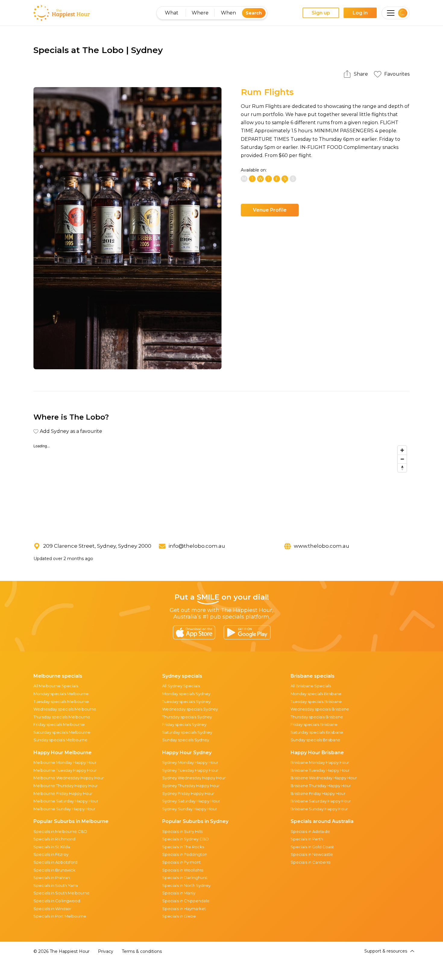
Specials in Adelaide (310, 831)
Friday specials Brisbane (314, 724)
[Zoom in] (402, 450)
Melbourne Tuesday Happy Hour (65, 770)
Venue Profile (270, 210)
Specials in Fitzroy (50, 854)
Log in (360, 13)
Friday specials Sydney (184, 724)
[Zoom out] (402, 459)
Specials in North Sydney (186, 885)
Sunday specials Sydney (185, 739)
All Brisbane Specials (311, 685)
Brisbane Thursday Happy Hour (321, 785)
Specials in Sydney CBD (185, 839)
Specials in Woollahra (182, 870)
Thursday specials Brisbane (317, 716)
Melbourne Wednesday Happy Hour (68, 777)
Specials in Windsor (52, 908)
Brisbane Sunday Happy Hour (319, 808)
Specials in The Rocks (183, 846)
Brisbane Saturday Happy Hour (321, 801)
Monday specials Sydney (186, 693)
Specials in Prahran (51, 877)
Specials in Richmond (54, 839)
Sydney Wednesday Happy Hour (194, 777)
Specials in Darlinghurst (185, 877)
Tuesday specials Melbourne (61, 701)
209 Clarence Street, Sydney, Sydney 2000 (97, 546)
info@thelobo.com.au (196, 546)
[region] (221, 488)
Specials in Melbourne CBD (60, 831)
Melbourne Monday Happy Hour (64, 762)
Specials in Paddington (184, 854)
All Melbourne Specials (55, 685)
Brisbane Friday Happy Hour (318, 793)
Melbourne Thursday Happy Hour (65, 785)
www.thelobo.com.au (321, 546)
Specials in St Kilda (51, 846)
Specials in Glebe (179, 916)
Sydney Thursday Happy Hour (191, 785)
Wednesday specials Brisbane (320, 709)
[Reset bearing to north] (402, 467)
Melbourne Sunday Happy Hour (64, 808)
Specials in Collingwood (56, 900)
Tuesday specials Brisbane (316, 701)
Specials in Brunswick (54, 870)
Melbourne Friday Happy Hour (63, 793)
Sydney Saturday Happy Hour (191, 801)
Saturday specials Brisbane (317, 732)
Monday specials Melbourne (61, 693)
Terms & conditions (142, 951)
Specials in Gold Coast (312, 846)
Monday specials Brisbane (316, 693)
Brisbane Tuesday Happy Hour (320, 770)
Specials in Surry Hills (182, 831)
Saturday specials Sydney (187, 732)
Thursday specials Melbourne (61, 716)
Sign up (321, 13)
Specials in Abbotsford (55, 862)
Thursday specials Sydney (187, 716)
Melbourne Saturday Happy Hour (65, 801)
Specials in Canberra (311, 862)
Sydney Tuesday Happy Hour (190, 770)
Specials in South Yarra (55, 885)
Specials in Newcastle (312, 854)
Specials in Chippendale (185, 900)
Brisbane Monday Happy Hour (320, 762)
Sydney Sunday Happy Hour (189, 808)
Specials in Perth (307, 839)
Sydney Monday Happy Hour (190, 762)
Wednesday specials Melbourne (64, 709)
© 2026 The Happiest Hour (61, 951)
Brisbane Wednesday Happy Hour (324, 777)
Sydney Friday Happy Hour (188, 793)
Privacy (105, 951)
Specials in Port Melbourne (59, 916)
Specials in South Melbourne (61, 892)
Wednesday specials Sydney (190, 709)
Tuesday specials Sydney (186, 701)
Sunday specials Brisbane (315, 739)
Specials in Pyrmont (181, 862)
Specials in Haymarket (184, 908)
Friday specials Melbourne (59, 724)
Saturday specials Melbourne (61, 732)
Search (254, 13)
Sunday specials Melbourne (60, 739)
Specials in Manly (178, 892)
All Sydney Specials (181, 685)
